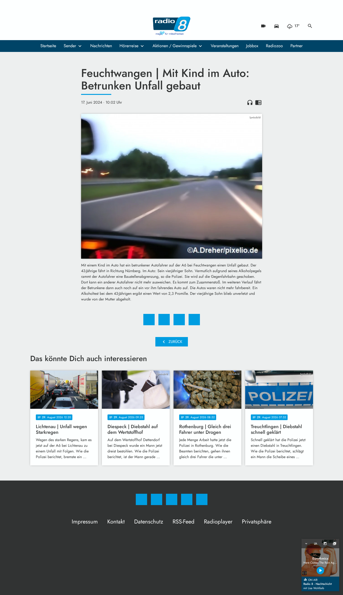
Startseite (48, 46)
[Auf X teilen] (164, 319)
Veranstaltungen (225, 46)
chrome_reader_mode (258, 102)
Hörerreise (129, 46)
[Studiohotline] (63, 26)
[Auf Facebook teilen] (149, 319)
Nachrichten (101, 46)
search (310, 26)
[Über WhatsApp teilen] (179, 319)
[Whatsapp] (53, 26)
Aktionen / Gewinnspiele (175, 46)
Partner (296, 46)
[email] (72, 26)
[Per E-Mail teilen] (194, 319)
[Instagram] (44, 26)
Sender (70, 46)
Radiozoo (274, 46)
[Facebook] (35, 26)
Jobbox (252, 46)
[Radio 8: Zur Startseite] (171, 26)
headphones (250, 102)
